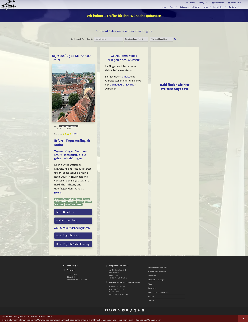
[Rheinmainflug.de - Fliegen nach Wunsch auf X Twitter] (119, 310)
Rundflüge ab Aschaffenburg (72, 244)
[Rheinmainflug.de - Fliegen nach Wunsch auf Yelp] (138, 310)
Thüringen (59, 204)
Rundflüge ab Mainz (67, 235)
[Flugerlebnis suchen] (175, 39)
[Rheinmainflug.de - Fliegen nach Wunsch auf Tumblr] (142, 310)
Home (163, 7)
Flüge (172, 7)
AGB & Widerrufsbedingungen (72, 228)
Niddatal (71, 202)
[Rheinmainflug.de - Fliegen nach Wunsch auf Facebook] (106, 310)
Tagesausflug (60, 199)
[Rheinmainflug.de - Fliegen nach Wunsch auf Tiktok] (130, 310)
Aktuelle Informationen (157, 271)
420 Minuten (77, 204)
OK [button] (243, 318)
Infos (206, 7)
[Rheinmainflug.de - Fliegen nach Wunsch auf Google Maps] (126, 310)
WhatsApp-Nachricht (123, 84)
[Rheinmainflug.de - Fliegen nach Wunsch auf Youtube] (114, 310)
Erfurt (80, 202)
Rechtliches (218, 7)
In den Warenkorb (66, 220)
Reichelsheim (60, 202)
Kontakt (232, 7)
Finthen (78, 199)
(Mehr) (58, 192)
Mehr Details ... (65, 212)
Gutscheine (152, 288)
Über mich (152, 275)
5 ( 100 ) (74, 134)
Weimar (88, 202)
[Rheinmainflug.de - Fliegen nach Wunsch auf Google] (134, 310)
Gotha (67, 204)
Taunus (86, 199)
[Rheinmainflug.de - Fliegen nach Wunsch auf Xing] (123, 310)
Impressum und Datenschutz (159, 292)
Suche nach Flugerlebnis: (82, 39)
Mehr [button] (158, 320)
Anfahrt (151, 296)
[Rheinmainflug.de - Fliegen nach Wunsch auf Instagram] (110, 310)
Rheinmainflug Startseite (157, 267)
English (204, 2)
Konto (235, 2)
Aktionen (196, 7)
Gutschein (184, 7)
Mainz (70, 199)
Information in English (156, 280)
